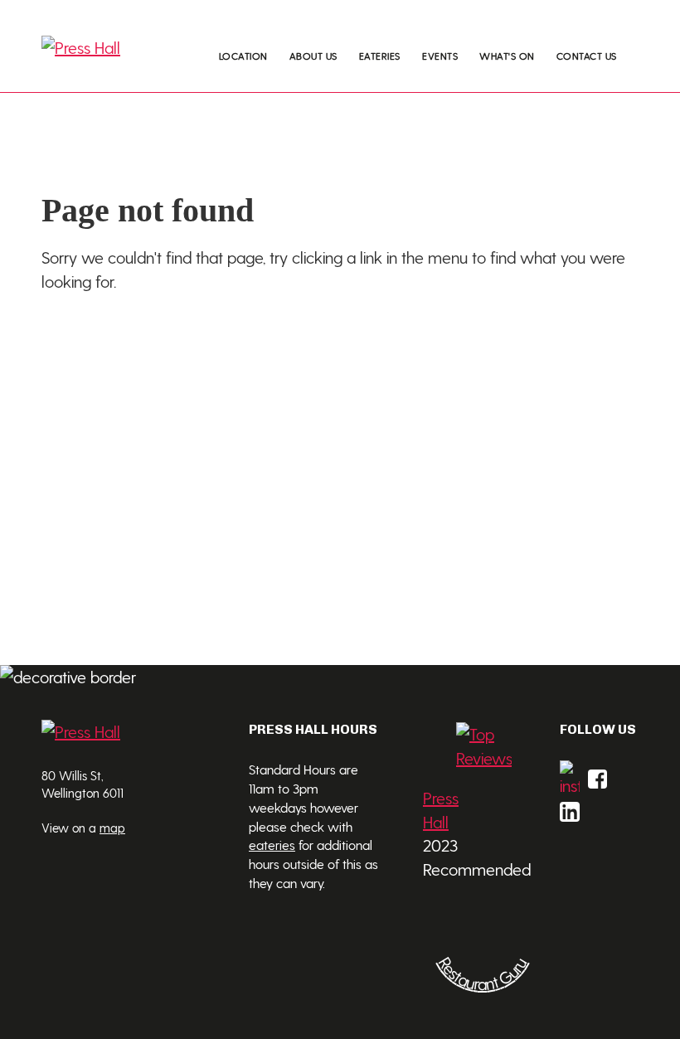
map (112, 827)
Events (440, 55)
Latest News (520, 84)
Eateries (380, 55)
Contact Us (586, 55)
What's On (507, 55)
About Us (313, 55)
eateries (272, 844)
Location (243, 55)
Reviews (509, 116)
